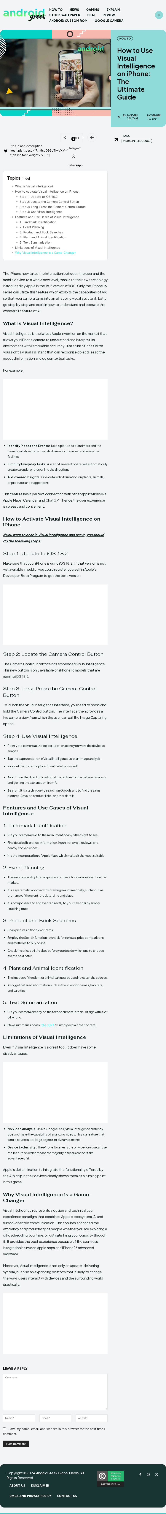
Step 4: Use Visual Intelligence (41, 212)
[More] (91, 137)
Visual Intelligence (136, 141)
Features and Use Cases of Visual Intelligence (47, 217)
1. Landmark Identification (38, 222)
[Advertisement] (55, 409)
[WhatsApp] (73, 157)
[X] (156, 1475)
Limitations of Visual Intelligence (37, 247)
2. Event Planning (32, 227)
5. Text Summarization (35, 242)
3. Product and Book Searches (41, 232)
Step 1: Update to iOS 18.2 (38, 196)
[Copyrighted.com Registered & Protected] (110, 1485)
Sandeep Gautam (132, 117)
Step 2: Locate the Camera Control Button (49, 201)
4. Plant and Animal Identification (43, 237)
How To (125, 38)
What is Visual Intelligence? (34, 186)
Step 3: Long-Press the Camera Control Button (53, 207)
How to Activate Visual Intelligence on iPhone (46, 191)
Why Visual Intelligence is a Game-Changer (45, 252)
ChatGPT (47, 1025)
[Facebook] (140, 1475)
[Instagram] (148, 1475)
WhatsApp (76, 165)
